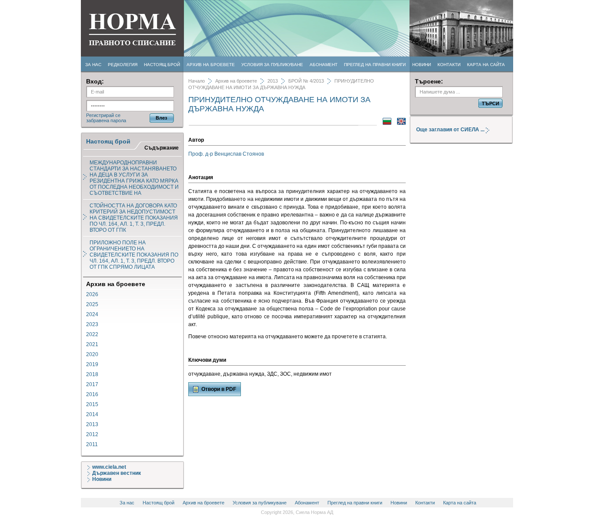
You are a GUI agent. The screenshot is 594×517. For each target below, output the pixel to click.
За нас (93, 64)
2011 (92, 444)
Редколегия (122, 64)
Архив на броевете (211, 64)
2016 (92, 394)
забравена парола (106, 120)
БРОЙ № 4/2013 (306, 80)
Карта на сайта (486, 64)
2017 (92, 384)
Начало (196, 80)
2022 (92, 334)
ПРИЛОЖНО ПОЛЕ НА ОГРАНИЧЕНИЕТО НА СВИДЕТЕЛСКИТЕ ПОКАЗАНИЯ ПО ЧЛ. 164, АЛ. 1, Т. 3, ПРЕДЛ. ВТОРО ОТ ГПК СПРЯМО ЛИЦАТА (134, 255)
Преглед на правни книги (375, 64)
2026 (92, 294)
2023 (92, 324)
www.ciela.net (109, 467)
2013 (92, 424)
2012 (92, 434)
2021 (92, 344)
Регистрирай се (103, 115)
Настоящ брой (162, 64)
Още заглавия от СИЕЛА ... (451, 130)
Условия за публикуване (272, 64)
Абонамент (323, 64)
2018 (92, 374)
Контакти (449, 64)
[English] (399, 123)
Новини (421, 64)
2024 (92, 314)
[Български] (384, 123)
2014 (92, 414)
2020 (92, 354)
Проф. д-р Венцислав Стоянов (226, 154)
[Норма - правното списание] (132, 55)
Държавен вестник (116, 473)
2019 (92, 364)
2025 (92, 304)
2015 (92, 404)
